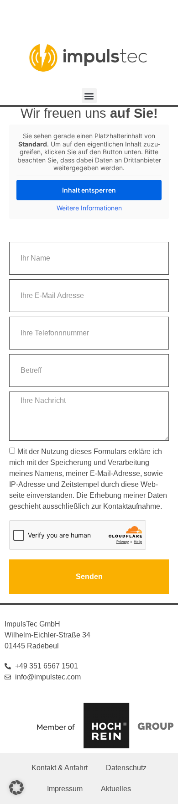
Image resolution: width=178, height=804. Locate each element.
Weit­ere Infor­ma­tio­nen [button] (89, 208)
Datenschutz (126, 768)
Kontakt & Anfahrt (59, 768)
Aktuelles (116, 789)
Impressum (65, 789)
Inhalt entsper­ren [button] (89, 190)
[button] (89, 95)
